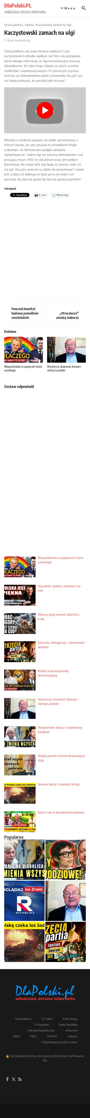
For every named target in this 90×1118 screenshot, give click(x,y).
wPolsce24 (71, 1030)
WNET (16, 1036)
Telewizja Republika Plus (41, 1030)
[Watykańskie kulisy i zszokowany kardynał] (24, 860)
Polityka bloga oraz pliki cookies (59, 1042)
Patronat (72, 1036)
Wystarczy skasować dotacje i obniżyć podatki (64, 368)
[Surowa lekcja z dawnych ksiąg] (24, 942)
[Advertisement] (45, 248)
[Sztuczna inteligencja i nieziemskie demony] (65, 942)
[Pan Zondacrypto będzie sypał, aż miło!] (65, 860)
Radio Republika (68, 1024)
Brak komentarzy (19, 40)
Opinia (29, 24)
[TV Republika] (24, 901)
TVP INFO (52, 1036)
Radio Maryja (70, 1018)
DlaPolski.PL (17, 5)
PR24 (33, 1036)
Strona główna (13, 24)
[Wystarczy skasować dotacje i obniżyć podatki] (65, 901)
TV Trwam (47, 1018)
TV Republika (41, 1024)
